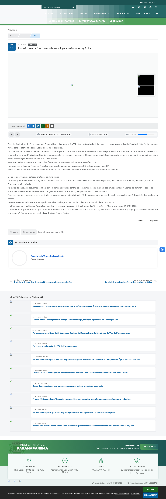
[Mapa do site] (150, 7)
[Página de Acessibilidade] (156, 7)
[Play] (11, 134)
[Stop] (17, 134)
